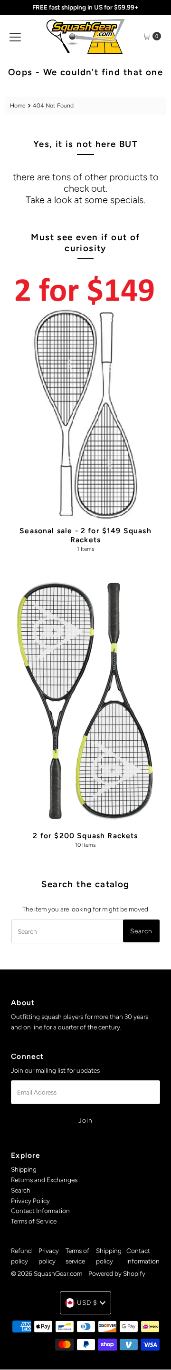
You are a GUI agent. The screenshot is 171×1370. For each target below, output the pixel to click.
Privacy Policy (30, 1200)
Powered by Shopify (116, 1273)
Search (20, 1190)
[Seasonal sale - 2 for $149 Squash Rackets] (85, 394)
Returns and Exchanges (44, 1180)
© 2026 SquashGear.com (46, 1273)
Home (18, 105)
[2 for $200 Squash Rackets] (85, 698)
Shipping (24, 1169)
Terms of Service (34, 1221)
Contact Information (40, 1210)
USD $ (87, 1302)
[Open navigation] (15, 36)
